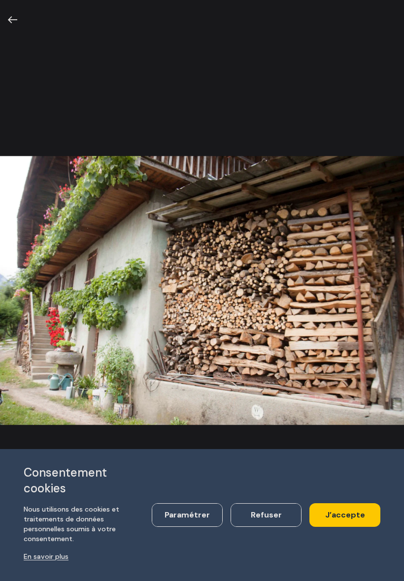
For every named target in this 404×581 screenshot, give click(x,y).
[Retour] (13, 20)
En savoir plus (46, 556)
